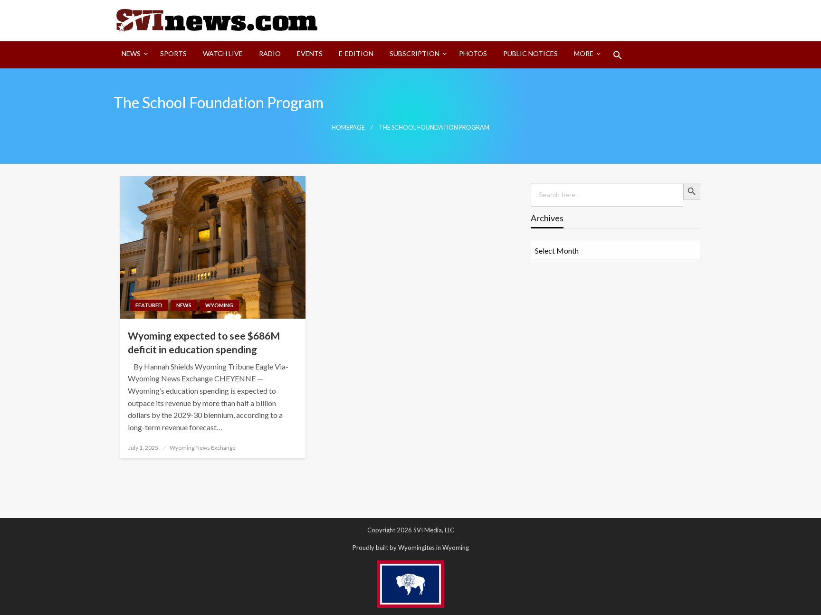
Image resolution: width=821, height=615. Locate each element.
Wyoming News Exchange (203, 447)
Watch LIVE (223, 53)
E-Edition (356, 53)
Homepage (348, 127)
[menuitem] (133, 55)
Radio (270, 53)
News (131, 53)
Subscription (414, 53)
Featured (148, 305)
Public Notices (530, 53)
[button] (617, 55)
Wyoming (219, 305)
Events (310, 53)
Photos (473, 53)
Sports (173, 53)
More (583, 53)
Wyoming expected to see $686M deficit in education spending (204, 342)
